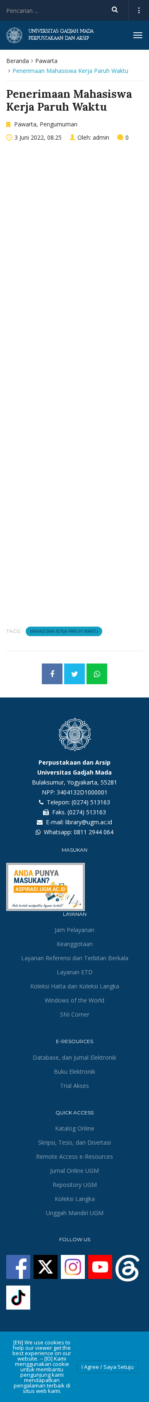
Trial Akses (74, 1086)
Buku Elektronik (74, 1071)
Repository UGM (75, 1185)
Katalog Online (74, 1128)
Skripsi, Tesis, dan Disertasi (74, 1142)
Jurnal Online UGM (74, 1170)
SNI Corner (74, 1014)
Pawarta (46, 61)
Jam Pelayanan (74, 930)
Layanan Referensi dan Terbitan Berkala (74, 958)
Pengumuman (58, 124)
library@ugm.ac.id (88, 822)
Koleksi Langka (75, 1199)
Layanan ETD (75, 972)
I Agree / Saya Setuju (108, 1367)
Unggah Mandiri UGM (74, 1213)
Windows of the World (74, 1000)
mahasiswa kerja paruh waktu (64, 631)
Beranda (17, 61)
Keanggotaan (75, 944)
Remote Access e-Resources (74, 1156)
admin (101, 137)
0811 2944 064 (93, 832)
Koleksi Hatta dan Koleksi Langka (74, 986)
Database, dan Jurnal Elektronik (74, 1057)
